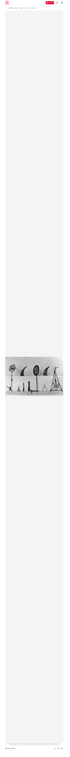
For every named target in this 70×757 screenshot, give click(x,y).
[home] (6, 8)
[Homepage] (7, 3)
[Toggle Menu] (61, 2)
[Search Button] (57, 2)
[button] (34, 376)
